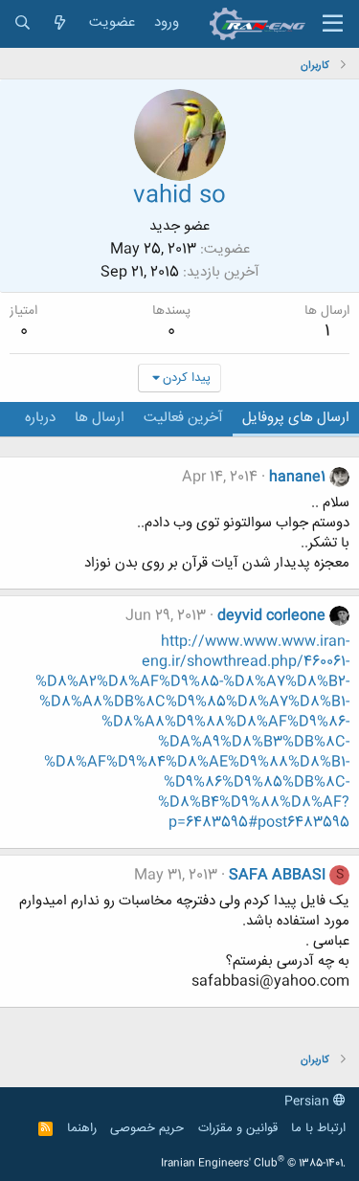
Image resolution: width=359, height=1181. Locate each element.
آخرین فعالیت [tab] (183, 418)
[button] (332, 24)
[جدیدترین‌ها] (60, 23)
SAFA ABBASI (277, 875)
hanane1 (297, 477)
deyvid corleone (271, 616)
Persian (308, 1101)
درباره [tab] (40, 418)
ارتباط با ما (318, 1128)
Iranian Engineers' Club (253, 1163)
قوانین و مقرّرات (238, 1128)
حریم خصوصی (147, 1128)
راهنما (82, 1128)
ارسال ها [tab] (99, 418)
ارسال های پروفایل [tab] (295, 418)
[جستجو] (22, 23)
